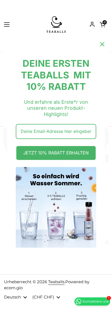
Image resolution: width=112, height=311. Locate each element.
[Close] (102, 44)
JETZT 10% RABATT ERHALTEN (56, 153)
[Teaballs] (56, 24)
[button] (102, 24)
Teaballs (56, 281)
